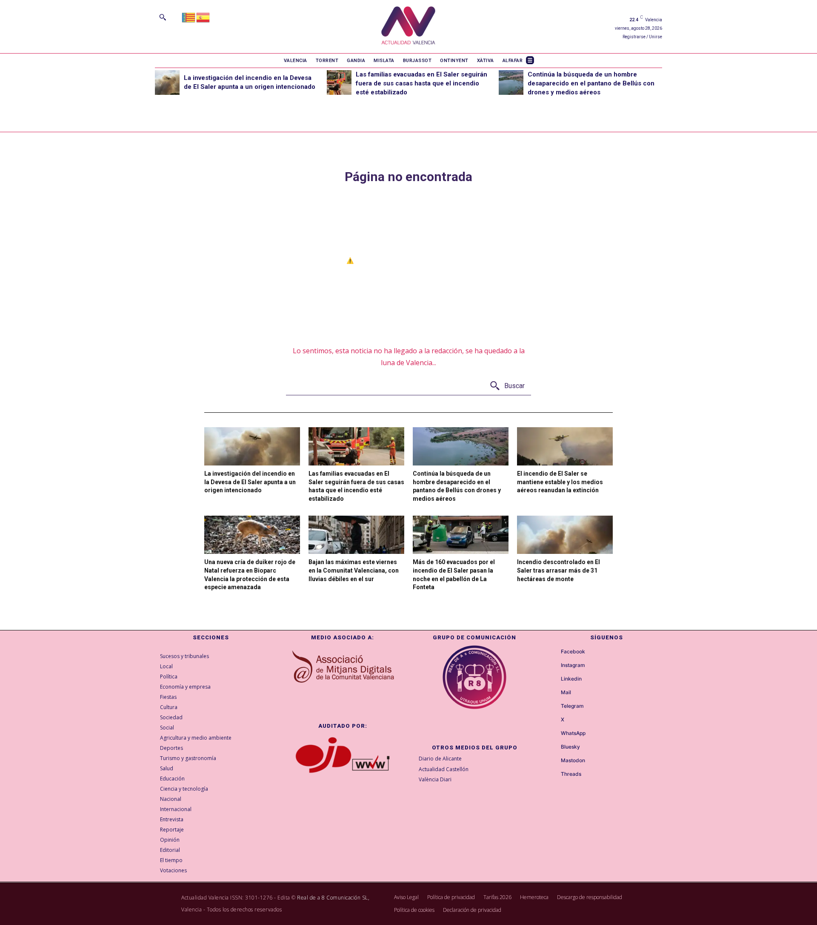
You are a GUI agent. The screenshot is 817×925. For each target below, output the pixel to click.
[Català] (189, 17)
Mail (566, 692)
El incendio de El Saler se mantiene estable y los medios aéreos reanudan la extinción (560, 482)
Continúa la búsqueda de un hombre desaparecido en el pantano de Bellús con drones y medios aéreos (591, 83)
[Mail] (553, 693)
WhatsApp (573, 733)
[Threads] (553, 774)
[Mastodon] (553, 761)
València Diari (435, 779)
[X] (553, 720)
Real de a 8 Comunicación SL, (333, 897)
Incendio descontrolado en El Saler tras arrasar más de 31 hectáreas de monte (558, 570)
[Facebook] (553, 652)
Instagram (573, 665)
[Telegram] (553, 706)
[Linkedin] (553, 679)
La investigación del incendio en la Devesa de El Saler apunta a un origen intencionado (250, 482)
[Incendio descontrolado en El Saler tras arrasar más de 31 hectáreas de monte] (565, 535)
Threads (571, 774)
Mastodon (573, 760)
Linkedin (571, 679)
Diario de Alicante (440, 758)
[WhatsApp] (553, 734)
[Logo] (408, 26)
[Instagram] (553, 665)
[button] (162, 17)
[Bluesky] (553, 747)
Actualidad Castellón (443, 769)
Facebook (573, 652)
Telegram (572, 706)
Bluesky (570, 747)
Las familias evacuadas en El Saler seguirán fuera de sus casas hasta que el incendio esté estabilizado (421, 83)
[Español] (203, 17)
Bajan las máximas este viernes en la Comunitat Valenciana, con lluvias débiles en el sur (354, 570)
